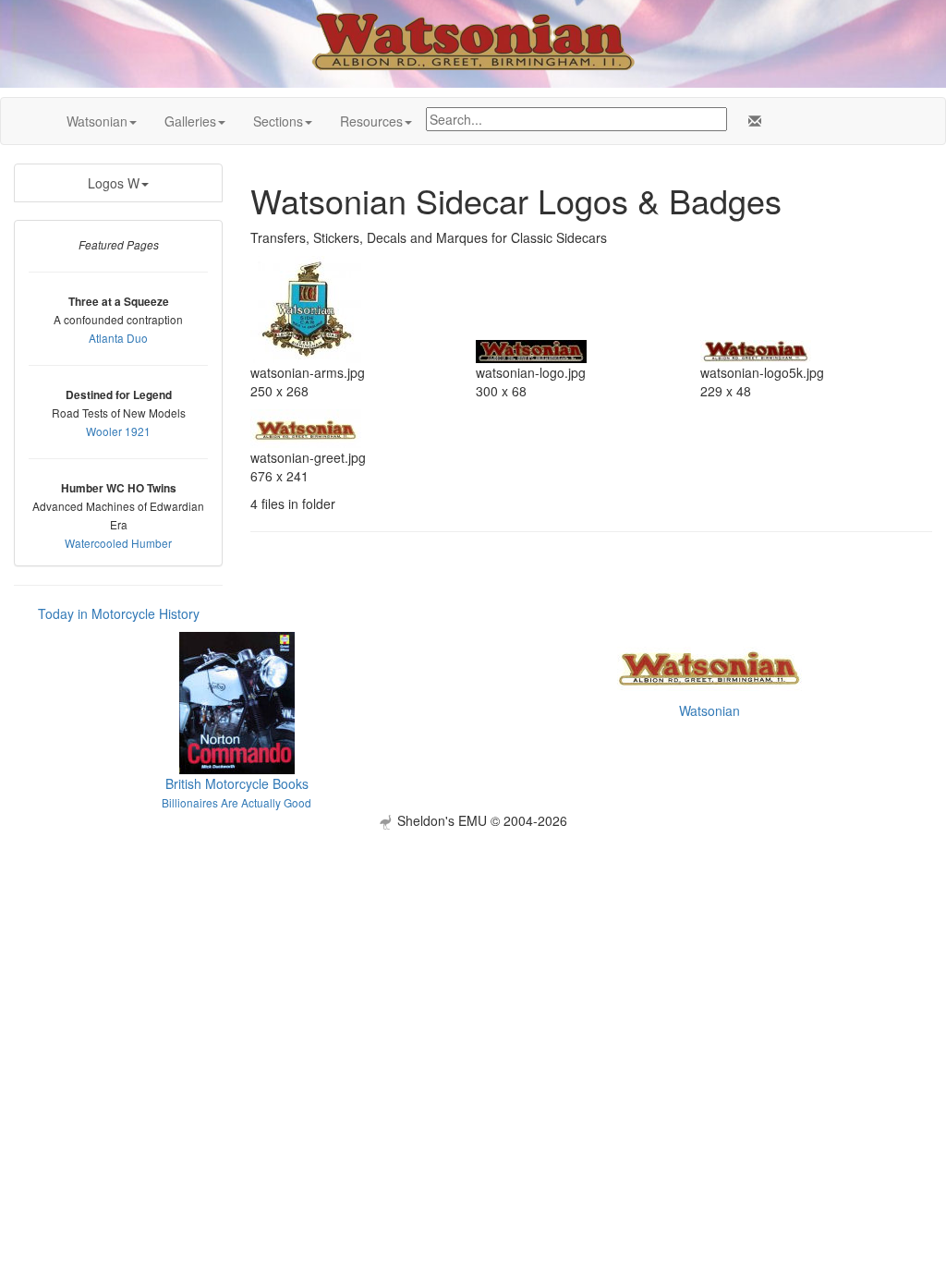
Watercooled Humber (118, 543)
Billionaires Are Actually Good (236, 802)
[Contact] (751, 121)
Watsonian (97, 121)
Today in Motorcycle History (119, 613)
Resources (371, 121)
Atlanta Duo (118, 338)
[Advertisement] (473, 959)
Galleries (190, 121)
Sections (278, 121)
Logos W (113, 183)
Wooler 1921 (118, 431)
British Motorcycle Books (237, 783)
